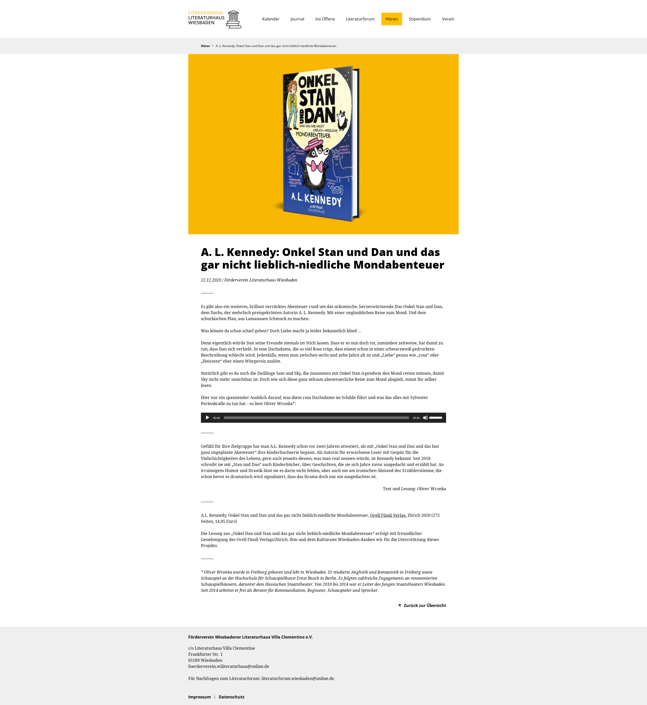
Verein (448, 19)
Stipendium (420, 19)
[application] (323, 418)
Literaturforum (360, 19)
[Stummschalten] (425, 417)
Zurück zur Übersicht (425, 605)
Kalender (271, 19)
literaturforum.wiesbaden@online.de (298, 678)
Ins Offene (325, 19)
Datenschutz (231, 697)
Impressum (199, 697)
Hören (392, 19)
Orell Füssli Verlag (388, 515)
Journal (297, 19)
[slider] (436, 417)
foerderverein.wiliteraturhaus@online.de (228, 666)
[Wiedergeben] (207, 417)
